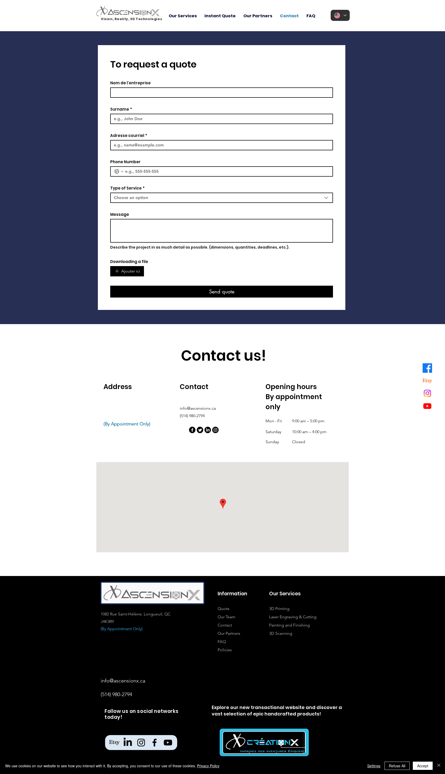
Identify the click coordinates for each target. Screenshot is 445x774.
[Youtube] (427, 406)
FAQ (222, 641)
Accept (422, 765)
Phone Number (125, 162)
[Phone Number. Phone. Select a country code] (119, 171)
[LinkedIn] (207, 430)
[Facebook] (427, 368)
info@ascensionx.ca (198, 408)
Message (119, 214)
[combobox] (221, 198)
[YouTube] (168, 742)
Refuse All (397, 765)
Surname (121, 109)
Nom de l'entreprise (130, 83)
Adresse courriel (128, 135)
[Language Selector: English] (340, 15)
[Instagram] (427, 393)
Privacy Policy (208, 765)
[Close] (439, 766)
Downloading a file (129, 261)
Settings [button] (373, 765)
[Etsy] (427, 380)
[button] (183, 16)
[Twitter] (200, 430)
